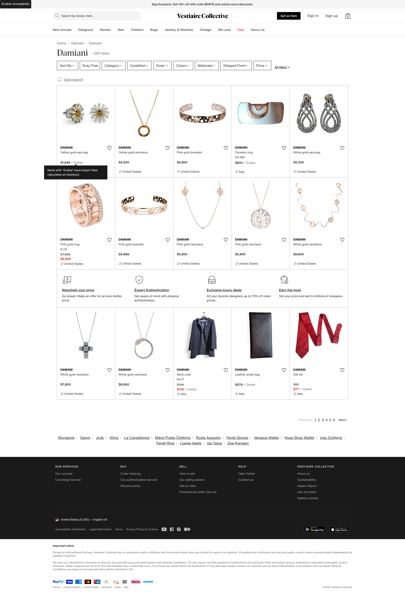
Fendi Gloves (237, 437)
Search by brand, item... (78, 16)
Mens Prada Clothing (172, 437)
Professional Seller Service (197, 492)
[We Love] (234, 29)
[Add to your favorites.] (109, 147)
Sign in (313, 16)
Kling (114, 437)
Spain (118, 587)
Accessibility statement (70, 529)
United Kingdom (72, 587)
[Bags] (161, 29)
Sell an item (289, 16)
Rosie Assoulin (208, 437)
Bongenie (66, 437)
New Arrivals (62, 29)
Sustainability (306, 480)
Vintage (205, 29)
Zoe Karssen (238, 443)
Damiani (77, 43)
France (56, 587)
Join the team (306, 492)
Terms (119, 529)
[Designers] (96, 29)
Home (61, 43)
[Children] (146, 29)
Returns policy (130, 486)
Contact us (246, 480)
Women (105, 29)
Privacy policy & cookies (142, 529)
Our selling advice (191, 480)
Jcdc (100, 437)
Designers (85, 29)
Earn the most (290, 289)
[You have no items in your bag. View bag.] (348, 16)
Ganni (85, 437)
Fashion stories (307, 498)
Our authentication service (138, 480)
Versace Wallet (266, 437)
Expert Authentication (151, 289)
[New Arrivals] (74, 29)
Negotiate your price (78, 289)
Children (137, 29)
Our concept (64, 473)
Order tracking (130, 473)
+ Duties (77, 162)
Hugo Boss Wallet (299, 437)
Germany (107, 587)
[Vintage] (214, 29)
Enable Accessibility (16, 4)
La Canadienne (137, 437)
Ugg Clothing (331, 437)
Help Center (246, 473)
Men (121, 29)
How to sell (186, 473)
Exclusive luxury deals (224, 289)
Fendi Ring (165, 443)
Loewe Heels (190, 443)
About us (303, 473)
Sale (241, 29)
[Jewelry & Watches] (196, 29)
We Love (224, 29)
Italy (126, 587)
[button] (348, 16)
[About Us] (268, 29)
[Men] (127, 29)
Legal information (100, 529)
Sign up (331, 16)
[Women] (114, 29)
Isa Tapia (214, 443)
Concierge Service (68, 480)
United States (91, 587)
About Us (258, 29)
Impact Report (307, 486)
